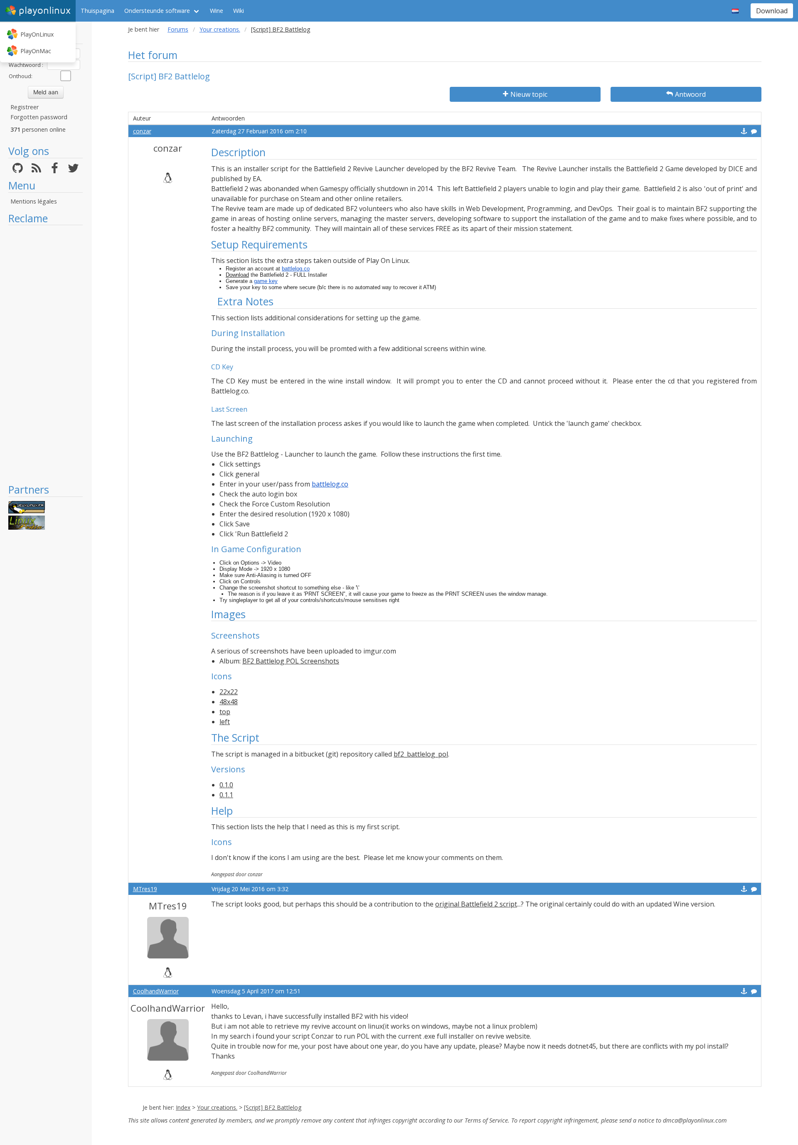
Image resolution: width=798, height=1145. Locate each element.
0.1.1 (226, 794)
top (224, 711)
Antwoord (690, 94)
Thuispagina (97, 11)
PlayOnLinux (37, 34)
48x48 (228, 701)
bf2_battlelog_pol (421, 754)
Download (772, 10)
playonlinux (45, 10)
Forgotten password (38, 117)
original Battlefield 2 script (476, 904)
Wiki (238, 11)
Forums (177, 29)
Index (183, 1107)
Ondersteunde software (157, 11)
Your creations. (220, 29)
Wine (216, 11)
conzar (142, 131)
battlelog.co (296, 268)
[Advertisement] (45, 354)
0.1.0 (226, 784)
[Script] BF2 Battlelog (272, 1107)
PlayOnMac (35, 51)
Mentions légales (33, 201)
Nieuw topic (528, 94)
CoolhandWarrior (156, 991)
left (224, 721)
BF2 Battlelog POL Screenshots (290, 661)
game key (266, 281)
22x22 (228, 691)
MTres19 (145, 889)
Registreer (24, 107)
